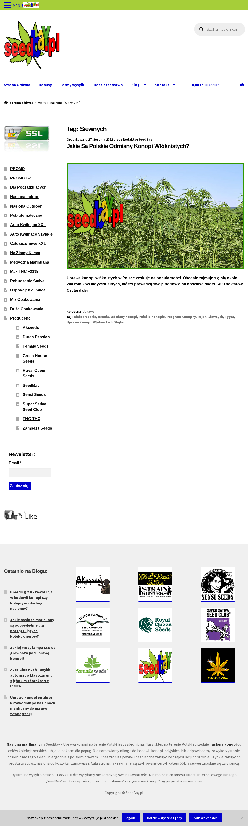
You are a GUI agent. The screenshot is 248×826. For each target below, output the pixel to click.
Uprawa (88, 311)
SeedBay (31, 385)
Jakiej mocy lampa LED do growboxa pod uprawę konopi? (33, 653)
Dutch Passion (36, 337)
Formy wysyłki (72, 84)
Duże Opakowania (26, 309)
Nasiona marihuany (23, 744)
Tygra (229, 316)
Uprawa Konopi (79, 322)
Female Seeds (36, 346)
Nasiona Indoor (24, 197)
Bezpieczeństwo (108, 84)
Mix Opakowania (25, 300)
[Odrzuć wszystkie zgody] (242, 817)
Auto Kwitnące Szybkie (31, 234)
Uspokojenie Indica (28, 290)
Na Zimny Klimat (25, 253)
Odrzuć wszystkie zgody (164, 818)
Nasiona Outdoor (26, 206)
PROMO (17, 169)
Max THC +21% (24, 271)
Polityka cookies (205, 818)
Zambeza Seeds (37, 428)
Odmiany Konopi (124, 316)
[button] (8, 5)
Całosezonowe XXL (28, 243)
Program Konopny (181, 316)
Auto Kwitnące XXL (28, 225)
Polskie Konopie (152, 316)
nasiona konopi (223, 744)
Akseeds (31, 328)
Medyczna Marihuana (29, 262)
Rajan (202, 316)
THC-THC (31, 419)
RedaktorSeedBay (137, 139)
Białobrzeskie (85, 316)
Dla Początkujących (28, 187)
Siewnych (215, 316)
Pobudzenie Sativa (27, 281)
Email (15, 463)
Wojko (119, 322)
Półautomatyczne (26, 215)
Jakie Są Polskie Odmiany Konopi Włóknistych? (128, 146)
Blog (135, 84)
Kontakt (162, 84)
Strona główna (22, 102)
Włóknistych (103, 322)
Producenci (20, 318)
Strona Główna (17, 84)
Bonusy (45, 84)
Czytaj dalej (77, 290)
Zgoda (131, 818)
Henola (103, 316)
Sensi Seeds (34, 395)
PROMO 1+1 (21, 178)
